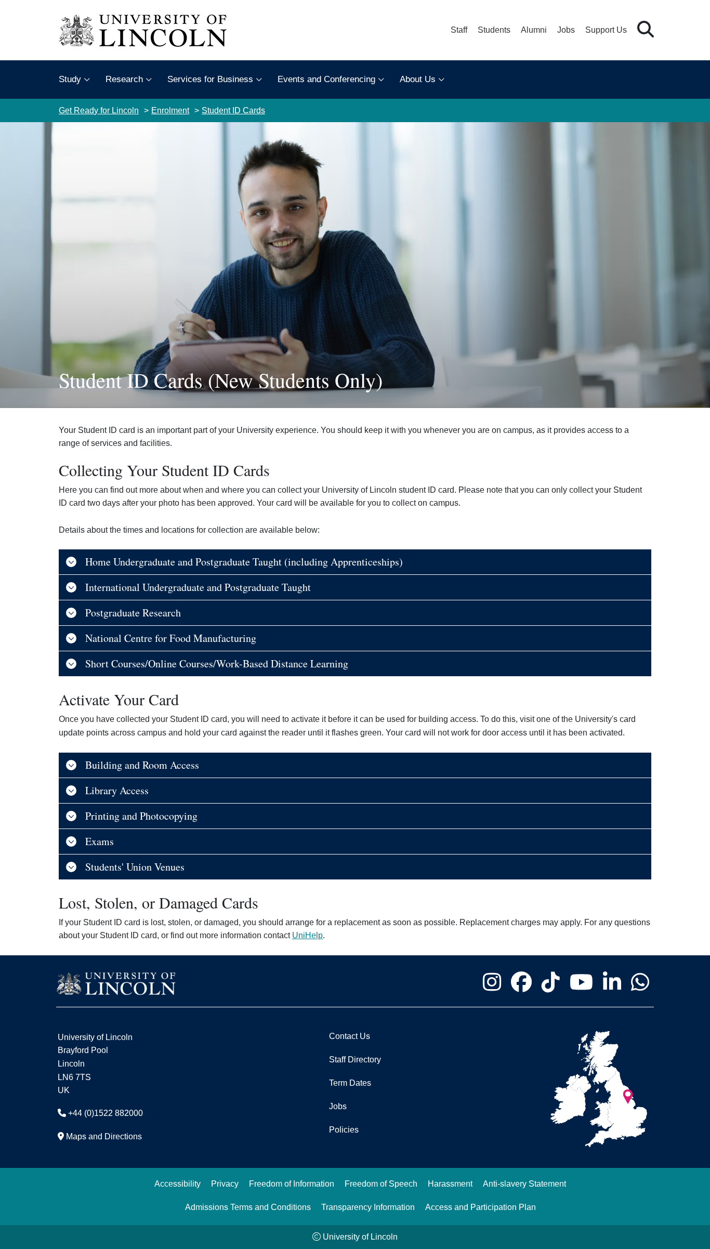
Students (494, 29)
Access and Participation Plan (480, 1207)
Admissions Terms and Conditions (248, 1207)
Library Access (117, 790)
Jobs (566, 29)
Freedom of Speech (381, 1183)
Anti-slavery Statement (524, 1183)
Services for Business (210, 79)
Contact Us (349, 1036)
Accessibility (177, 1183)
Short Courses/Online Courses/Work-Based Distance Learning (216, 663)
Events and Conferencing (326, 79)
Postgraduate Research (133, 613)
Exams (99, 841)
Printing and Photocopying (141, 816)
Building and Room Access (142, 765)
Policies (344, 1129)
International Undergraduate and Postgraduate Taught (198, 587)
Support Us (606, 29)
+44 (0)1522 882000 (105, 1113)
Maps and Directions (104, 1136)
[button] (645, 30)
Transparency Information (368, 1207)
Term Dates (350, 1083)
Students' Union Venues (135, 867)
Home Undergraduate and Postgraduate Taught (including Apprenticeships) (244, 562)
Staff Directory (355, 1059)
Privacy (225, 1183)
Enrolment (170, 110)
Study (70, 79)
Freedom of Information (291, 1183)
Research (124, 79)
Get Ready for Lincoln (99, 110)
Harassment (450, 1183)
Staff (459, 29)
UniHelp (307, 935)
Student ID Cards (233, 110)
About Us (418, 79)
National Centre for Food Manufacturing (170, 638)
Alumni (534, 29)
